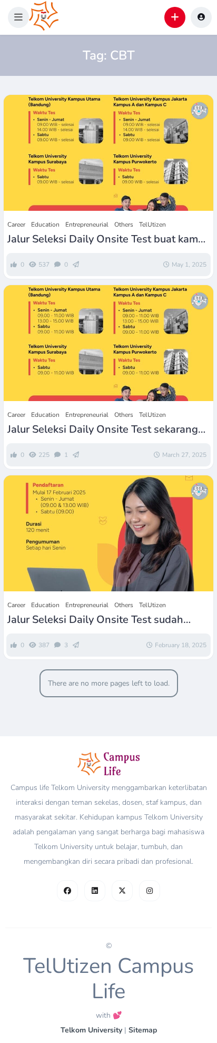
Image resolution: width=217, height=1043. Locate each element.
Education (45, 224)
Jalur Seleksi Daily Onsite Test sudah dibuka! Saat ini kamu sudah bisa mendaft (106, 619)
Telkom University (91, 1030)
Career (16, 224)
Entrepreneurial (86, 224)
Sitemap (143, 1030)
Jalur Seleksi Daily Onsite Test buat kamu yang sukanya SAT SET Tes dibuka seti (105, 239)
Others (123, 224)
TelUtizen (152, 224)
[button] (18, 17)
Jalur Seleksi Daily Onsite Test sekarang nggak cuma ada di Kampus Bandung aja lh (105, 429)
